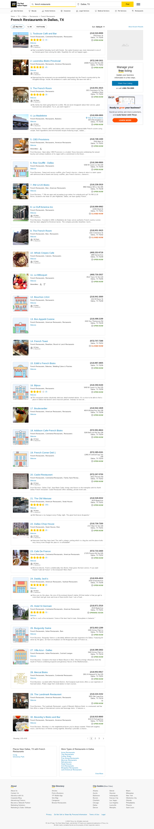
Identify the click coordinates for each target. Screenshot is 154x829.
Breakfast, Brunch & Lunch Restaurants (59, 344)
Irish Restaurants (67, 766)
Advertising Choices (18, 800)
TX (19, 16)
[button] (138, 4)
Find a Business (58, 793)
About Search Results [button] (135, 27)
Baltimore (96, 795)
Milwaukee (130, 793)
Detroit (111, 791)
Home (13, 16)
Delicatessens (66, 762)
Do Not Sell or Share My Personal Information (70, 814)
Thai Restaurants (67, 754)
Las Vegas (113, 800)
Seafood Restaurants (70, 582)
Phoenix (129, 805)
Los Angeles (113, 803)
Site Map (55, 798)
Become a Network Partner (20, 803)
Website (33, 43)
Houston (112, 793)
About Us (14, 791)
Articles (54, 791)
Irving (15, 755)
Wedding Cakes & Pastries (62, 366)
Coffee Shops (66, 756)
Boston (95, 798)
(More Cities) (108, 786)
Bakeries (58, 119)
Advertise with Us (17, 795)
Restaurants (34, 16)
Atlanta (95, 791)
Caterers (48, 256)
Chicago (96, 803)
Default (99, 27)
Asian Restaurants (68, 752)
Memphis (112, 807)
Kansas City (113, 798)
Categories (56, 800)
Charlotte (96, 800)
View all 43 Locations (95, 118)
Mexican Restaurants (69, 760)
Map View (19, 27)
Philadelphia (130, 803)
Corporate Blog (16, 798)
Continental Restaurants (54, 37)
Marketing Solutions (18, 805)
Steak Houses (67, 501)
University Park (18, 757)
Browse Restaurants (59, 803)
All (31, 27)
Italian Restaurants (52, 631)
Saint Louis (130, 807)
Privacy (49, 814)
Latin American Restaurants (71, 770)
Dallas (24, 16)
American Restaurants (63, 64)
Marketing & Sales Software (21, 807)
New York (129, 795)
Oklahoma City (131, 798)
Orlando (129, 800)
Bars (47, 188)
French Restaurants (37, 37)
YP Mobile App (57, 795)
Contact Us (15, 793)
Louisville (112, 805)
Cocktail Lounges (66, 653)
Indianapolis (113, 795)
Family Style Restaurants (73, 478)
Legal (103, 814)
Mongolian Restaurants (69, 768)
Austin (95, 793)
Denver (95, 807)
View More (99, 774)
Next (102, 738)
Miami (128, 791)
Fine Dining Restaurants (70, 758)
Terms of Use (94, 814)
